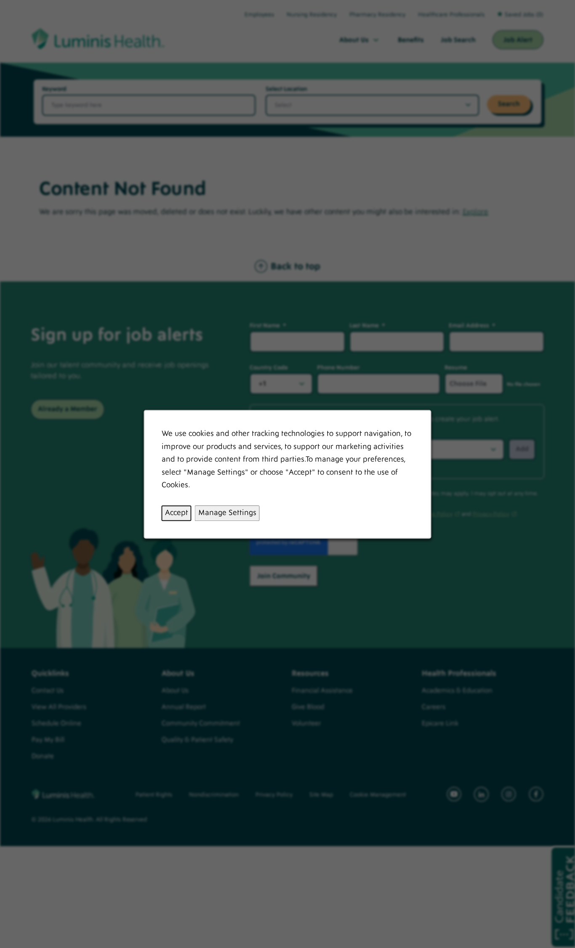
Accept (176, 512)
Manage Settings (227, 512)
